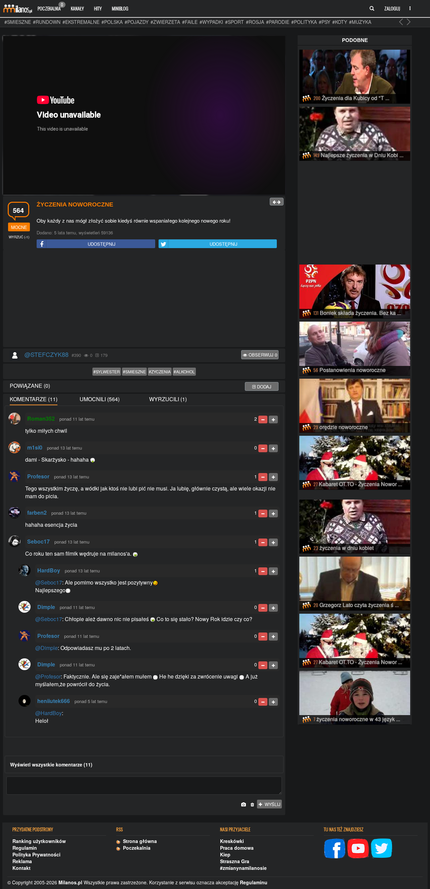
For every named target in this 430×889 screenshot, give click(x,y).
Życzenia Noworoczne (75, 204)
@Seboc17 (48, 582)
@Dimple (46, 648)
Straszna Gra (234, 861)
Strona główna (138, 841)
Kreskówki (232, 841)
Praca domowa (237, 847)
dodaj (263, 386)
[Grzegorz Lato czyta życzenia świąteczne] (354, 582)
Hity (98, 8)
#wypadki (211, 21)
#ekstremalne (80, 21)
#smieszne (17, 21)
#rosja (255, 21)
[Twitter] (381, 847)
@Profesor (48, 676)
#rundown (46, 21)
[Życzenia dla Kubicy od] (354, 75)
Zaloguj (392, 8)
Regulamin (24, 847)
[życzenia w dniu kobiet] (354, 525)
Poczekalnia (50, 7)
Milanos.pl (70, 882)
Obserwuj (262, 355)
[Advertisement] (144, 299)
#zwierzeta (165, 21)
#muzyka (360, 21)
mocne (19, 227)
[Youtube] (358, 847)
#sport (234, 21)
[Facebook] (334, 847)
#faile (190, 21)
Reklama (22, 861)
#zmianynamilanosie (243, 867)
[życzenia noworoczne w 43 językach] (354, 696)
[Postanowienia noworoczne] (354, 347)
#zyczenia (160, 371)
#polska (112, 21)
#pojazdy (136, 21)
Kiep (225, 854)
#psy (324, 21)
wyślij (271, 804)
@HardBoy (48, 713)
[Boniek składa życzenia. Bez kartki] (354, 290)
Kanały (77, 8)
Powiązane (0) (30, 385)
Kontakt (21, 867)
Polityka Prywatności (36, 854)
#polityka (304, 21)
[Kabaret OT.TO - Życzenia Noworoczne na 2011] (354, 461)
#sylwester (106, 371)
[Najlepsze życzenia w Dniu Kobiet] (354, 132)
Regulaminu (253, 882)
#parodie (277, 21)
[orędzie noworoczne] (354, 404)
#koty (339, 21)
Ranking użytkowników (39, 841)
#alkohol (184, 371)
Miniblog (120, 8)
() (19, 237)
